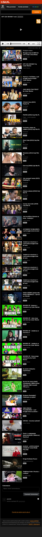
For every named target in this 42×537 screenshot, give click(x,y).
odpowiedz (22, 501)
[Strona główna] (5, 2)
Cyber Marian (10, 48)
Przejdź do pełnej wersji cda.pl (21, 512)
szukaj (36, 12)
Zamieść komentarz (31, 494)
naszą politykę (34, 521)
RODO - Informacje (34, 524)
